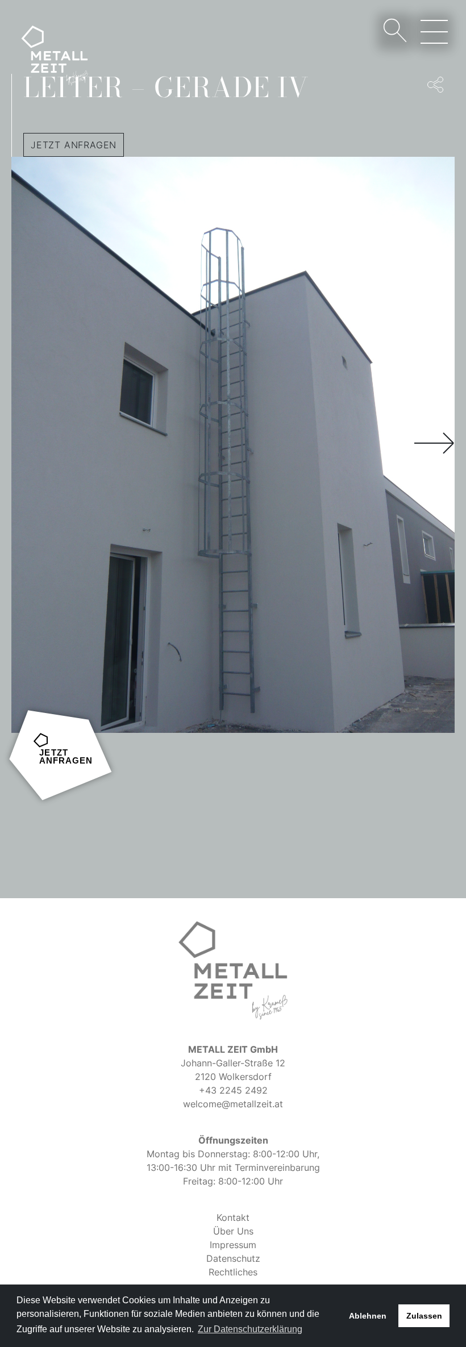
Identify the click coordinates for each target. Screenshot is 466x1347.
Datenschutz (233, 1258)
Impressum (233, 1244)
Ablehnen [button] (367, 1315)
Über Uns (233, 1231)
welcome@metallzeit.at (233, 1104)
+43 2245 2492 (233, 1090)
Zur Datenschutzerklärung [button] (250, 1329)
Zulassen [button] (424, 1315)
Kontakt (233, 1217)
